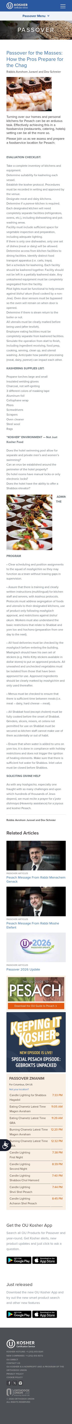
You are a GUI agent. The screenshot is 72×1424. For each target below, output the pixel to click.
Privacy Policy (15, 1374)
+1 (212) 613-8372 (34, 1355)
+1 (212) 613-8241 (34, 1351)
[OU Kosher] (36, 1344)
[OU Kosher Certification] (17, 5)
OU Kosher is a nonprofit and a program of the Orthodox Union (35, 1368)
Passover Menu (34, 16)
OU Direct (12, 1359)
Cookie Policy (14, 1377)
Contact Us (13, 1363)
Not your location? (19, 1089)
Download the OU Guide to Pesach (34, 1005)
